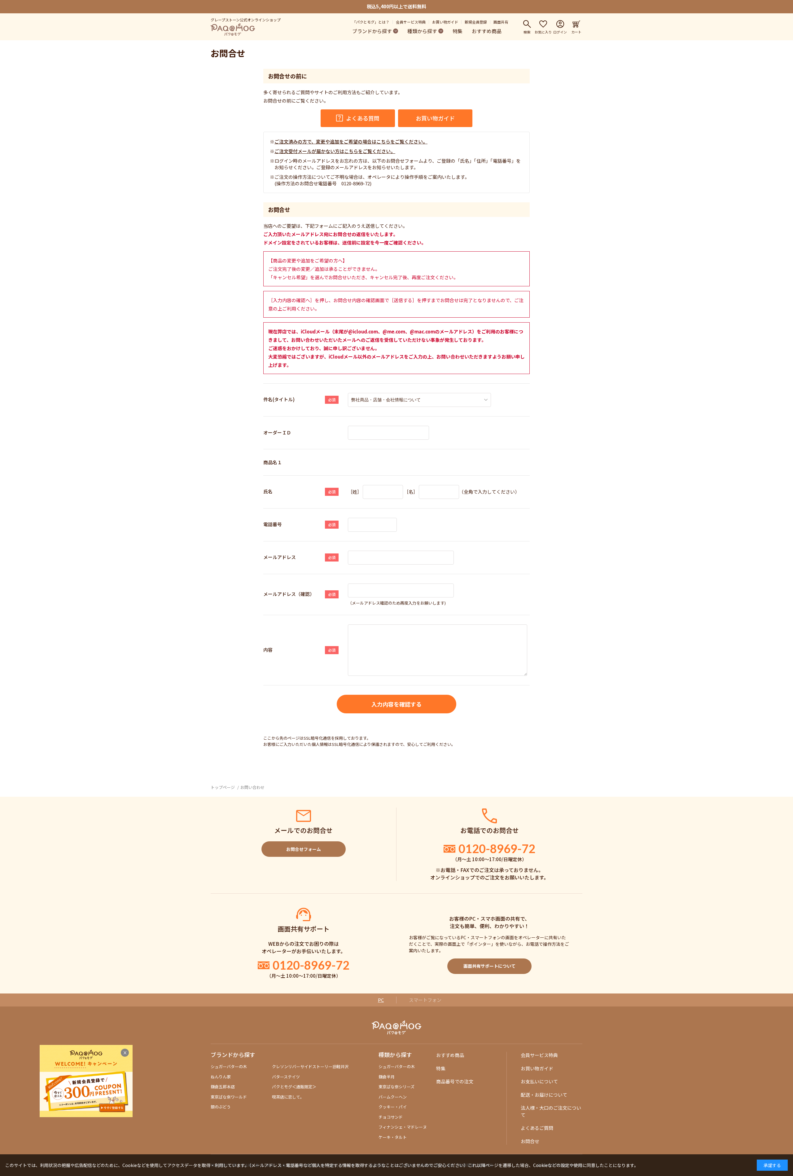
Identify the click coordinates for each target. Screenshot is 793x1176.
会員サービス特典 (411, 21)
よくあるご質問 (537, 1128)
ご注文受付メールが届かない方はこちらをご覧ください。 (334, 151)
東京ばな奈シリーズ (396, 1087)
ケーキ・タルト (393, 1137)
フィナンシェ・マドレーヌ (403, 1127)
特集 (457, 31)
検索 (527, 31)
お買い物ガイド (445, 21)
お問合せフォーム (303, 849)
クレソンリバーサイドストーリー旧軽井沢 (310, 1066)
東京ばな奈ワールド (229, 1097)
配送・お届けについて (544, 1094)
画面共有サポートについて (489, 966)
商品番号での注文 (454, 1081)
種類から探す (422, 31)
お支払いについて (539, 1081)
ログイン (560, 31)
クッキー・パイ (393, 1107)
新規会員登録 (476, 21)
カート (576, 31)
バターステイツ (286, 1077)
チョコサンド (391, 1117)
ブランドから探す (372, 31)
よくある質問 (362, 118)
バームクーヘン (393, 1097)
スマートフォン (425, 1000)
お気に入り (543, 31)
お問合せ (530, 1141)
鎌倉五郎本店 (223, 1087)
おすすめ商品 (487, 31)
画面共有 (500, 21)
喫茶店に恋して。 (288, 1097)
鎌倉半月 (387, 1077)
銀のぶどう (221, 1107)
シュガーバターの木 (229, 1066)
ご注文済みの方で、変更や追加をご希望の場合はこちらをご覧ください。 (350, 141)
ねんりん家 (221, 1077)
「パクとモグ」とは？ (370, 21)
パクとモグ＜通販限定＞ (294, 1087)
